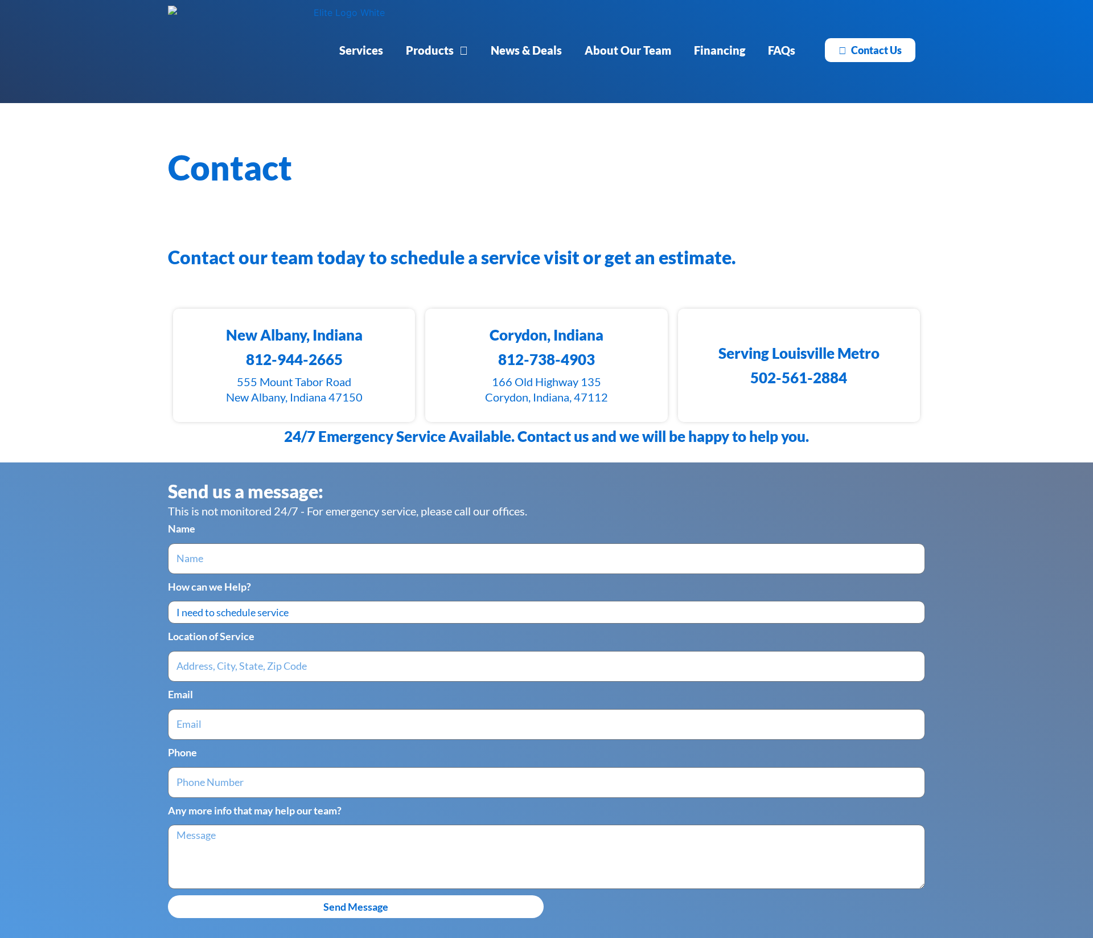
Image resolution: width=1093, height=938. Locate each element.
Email (180, 694)
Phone (182, 752)
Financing (719, 50)
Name (181, 528)
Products (430, 50)
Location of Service (211, 636)
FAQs (781, 50)
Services (361, 50)
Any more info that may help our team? (255, 810)
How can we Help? (209, 586)
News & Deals (526, 50)
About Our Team (628, 50)
